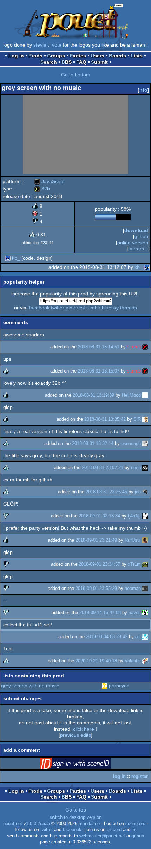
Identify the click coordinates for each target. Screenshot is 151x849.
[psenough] (145, 443)
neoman (133, 588)
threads (128, 308)
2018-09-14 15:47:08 (100, 612)
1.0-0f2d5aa (38, 823)
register (139, 776)
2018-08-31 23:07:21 (102, 467)
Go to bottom (75, 74)
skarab (134, 346)
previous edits (75, 735)
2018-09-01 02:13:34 (99, 516)
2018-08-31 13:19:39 (93, 395)
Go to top (75, 810)
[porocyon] (104, 685)
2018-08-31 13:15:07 (98, 371)
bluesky (110, 308)
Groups (56, 55)
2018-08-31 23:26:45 (106, 491)
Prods (35, 55)
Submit (99, 62)
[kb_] (8, 258)
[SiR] (145, 419)
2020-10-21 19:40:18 (96, 660)
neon (136, 467)
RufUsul (133, 540)
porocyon (119, 685)
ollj (138, 636)
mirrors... (138, 248)
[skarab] (145, 346)
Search (48, 62)
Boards (117, 55)
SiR (137, 419)
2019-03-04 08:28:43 (106, 636)
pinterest (75, 308)
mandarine (89, 823)
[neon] (145, 467)
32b (42, 189)
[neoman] (145, 588)
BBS (66, 62)
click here (83, 729)
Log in (16, 55)
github (141, 236)
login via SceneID (86, 764)
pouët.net (12, 823)
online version (132, 242)
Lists (137, 55)
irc (134, 829)
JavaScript (49, 181)
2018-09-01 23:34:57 (99, 564)
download (136, 230)
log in (119, 776)
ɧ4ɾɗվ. (134, 516)
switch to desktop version (75, 817)
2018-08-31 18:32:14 (92, 443)
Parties (78, 55)
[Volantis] (145, 660)
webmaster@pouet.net (102, 836)
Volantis (133, 660)
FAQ (81, 62)
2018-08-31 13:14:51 (98, 346)
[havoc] (145, 612)
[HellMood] (145, 395)
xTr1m (134, 564)
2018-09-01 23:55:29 (96, 588)
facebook (39, 308)
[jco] (145, 491)
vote (56, 45)
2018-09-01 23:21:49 (96, 540)
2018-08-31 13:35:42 (105, 419)
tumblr (93, 308)
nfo (143, 90)
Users (97, 55)
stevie (39, 45)
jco (138, 491)
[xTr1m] (145, 564)
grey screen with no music (30, 685)
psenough (131, 443)
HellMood (131, 395)
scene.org (135, 823)
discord (114, 829)
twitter (57, 308)
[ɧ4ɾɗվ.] (145, 516)
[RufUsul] (145, 540)
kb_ (16, 258)
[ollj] (145, 636)
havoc (135, 612)
